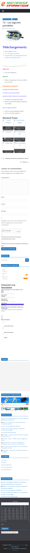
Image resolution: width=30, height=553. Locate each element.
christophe (13, 28)
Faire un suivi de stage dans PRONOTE (10, 426)
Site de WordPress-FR (6, 469)
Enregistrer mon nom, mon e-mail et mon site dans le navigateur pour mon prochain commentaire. (13, 223)
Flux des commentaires (6, 467)
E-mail (3, 204)
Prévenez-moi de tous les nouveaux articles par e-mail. (15, 244)
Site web (3, 211)
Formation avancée (7, 19)
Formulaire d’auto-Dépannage (8, 432)
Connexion (3, 462)
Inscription (3, 460)
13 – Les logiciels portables (12, 53)
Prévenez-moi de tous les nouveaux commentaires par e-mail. (11, 238)
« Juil (2, 524)
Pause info (15, 19)
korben (15, 51)
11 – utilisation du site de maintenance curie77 (15, 158)
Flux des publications (6, 465)
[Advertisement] (15, 376)
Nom (3, 197)
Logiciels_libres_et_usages (12, 55)
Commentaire (5, 177)
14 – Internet (23, 162)
